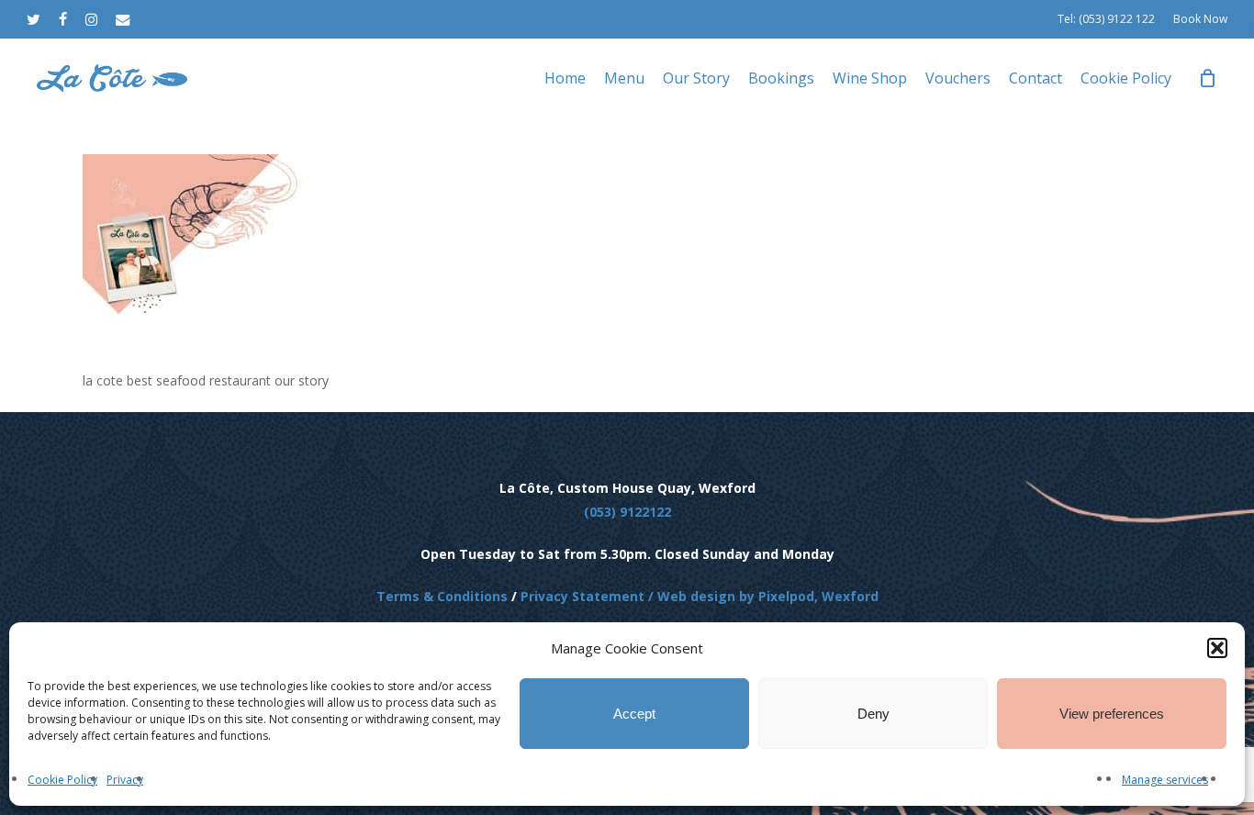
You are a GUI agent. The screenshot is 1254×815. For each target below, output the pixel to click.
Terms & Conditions (442, 596)
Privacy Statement (582, 596)
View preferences (1111, 713)
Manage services (1165, 779)
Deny (873, 713)
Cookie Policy (62, 779)
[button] (1217, 648)
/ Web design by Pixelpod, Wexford (761, 596)
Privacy (124, 779)
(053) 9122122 (627, 511)
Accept (634, 713)
